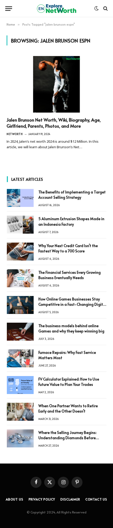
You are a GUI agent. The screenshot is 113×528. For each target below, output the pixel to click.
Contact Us (96, 499)
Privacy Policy (42, 499)
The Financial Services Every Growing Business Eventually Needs (69, 275)
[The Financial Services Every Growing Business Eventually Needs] (20, 278)
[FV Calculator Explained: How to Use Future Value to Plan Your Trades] (20, 385)
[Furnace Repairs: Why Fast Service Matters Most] (20, 358)
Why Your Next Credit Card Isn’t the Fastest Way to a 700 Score (68, 248)
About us (14, 499)
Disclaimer (70, 499)
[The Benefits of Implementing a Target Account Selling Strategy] (20, 198)
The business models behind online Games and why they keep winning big (71, 328)
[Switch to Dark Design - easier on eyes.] (96, 8)
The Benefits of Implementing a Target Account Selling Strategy (72, 194)
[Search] (105, 9)
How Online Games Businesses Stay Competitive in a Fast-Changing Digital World (72, 304)
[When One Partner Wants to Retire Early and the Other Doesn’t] (20, 412)
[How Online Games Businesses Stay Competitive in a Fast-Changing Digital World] (20, 305)
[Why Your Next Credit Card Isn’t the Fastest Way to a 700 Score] (20, 252)
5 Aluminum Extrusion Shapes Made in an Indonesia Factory (71, 221)
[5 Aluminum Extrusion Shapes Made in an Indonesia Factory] (20, 225)
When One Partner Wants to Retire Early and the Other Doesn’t (68, 408)
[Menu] (8, 9)
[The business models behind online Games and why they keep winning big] (20, 332)
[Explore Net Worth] (56, 9)
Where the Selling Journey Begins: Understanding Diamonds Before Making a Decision (67, 438)
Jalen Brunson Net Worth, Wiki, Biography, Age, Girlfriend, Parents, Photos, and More (54, 123)
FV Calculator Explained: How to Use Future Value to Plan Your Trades (68, 382)
